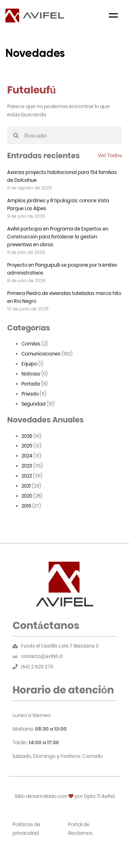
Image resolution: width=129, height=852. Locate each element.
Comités (31, 343)
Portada (31, 384)
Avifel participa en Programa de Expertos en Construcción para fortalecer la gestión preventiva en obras (57, 237)
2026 (27, 436)
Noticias (31, 374)
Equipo (29, 363)
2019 (26, 506)
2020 (27, 496)
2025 (27, 445)
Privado (30, 394)
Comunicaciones (41, 353)
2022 (27, 476)
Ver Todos (110, 155)
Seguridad (34, 404)
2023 (27, 466)
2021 (26, 486)
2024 (27, 455)
